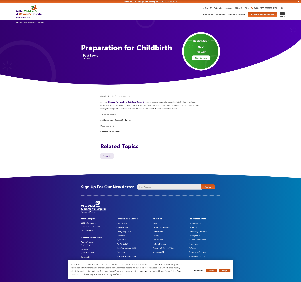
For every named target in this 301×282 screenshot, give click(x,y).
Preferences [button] (118, 274)
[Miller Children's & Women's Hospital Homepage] (29, 11)
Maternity (107, 156)
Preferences (198, 271)
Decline (211, 271)
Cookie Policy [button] (170, 271)
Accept (224, 271)
